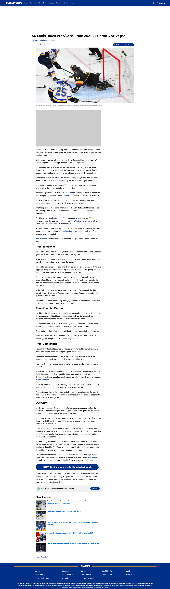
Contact (84, 571)
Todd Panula (39, 40)
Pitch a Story (40, 575)
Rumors (33, 3)
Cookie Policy (107, 575)
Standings (50, 3)
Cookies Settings (87, 578)
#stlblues (74, 301)
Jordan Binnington (69, 231)
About (37, 571)
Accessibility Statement (44, 578)
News (26, 3)
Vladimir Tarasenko (83, 221)
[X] (157, 3)
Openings (65, 571)
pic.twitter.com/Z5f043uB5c (89, 301)
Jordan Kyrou (61, 221)
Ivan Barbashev (42, 239)
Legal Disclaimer (128, 575)
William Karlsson (42, 380)
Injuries (65, 3)
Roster (58, 3)
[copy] (48, 44)
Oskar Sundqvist (92, 457)
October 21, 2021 (67, 303)
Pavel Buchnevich (49, 460)
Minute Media (25, 583)
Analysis (45, 557)
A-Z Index (66, 578)
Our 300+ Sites (108, 571)
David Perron (66, 196)
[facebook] (153, 3)
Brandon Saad (67, 193)
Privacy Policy (67, 575)
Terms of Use (86, 575)
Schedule (41, 3)
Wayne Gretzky (62, 180)
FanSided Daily (127, 571)
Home (38, 557)
